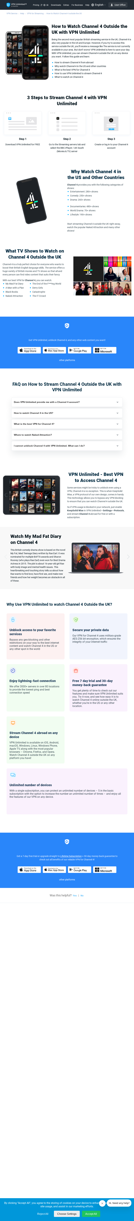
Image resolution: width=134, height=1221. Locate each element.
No (82, 895)
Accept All (91, 1214)
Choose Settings (66, 1214)
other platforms (67, 360)
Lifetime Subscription (71, 856)
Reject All (42, 1214)
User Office (120, 5)
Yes (75, 895)
